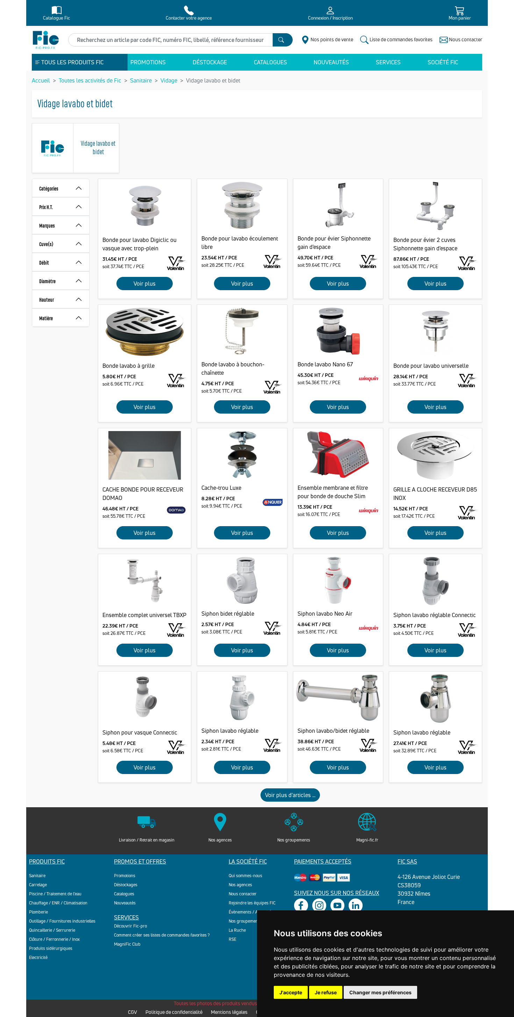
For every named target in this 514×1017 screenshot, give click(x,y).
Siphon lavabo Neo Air (325, 613)
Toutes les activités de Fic (90, 80)
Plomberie (38, 912)
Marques (47, 225)
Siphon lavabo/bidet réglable (333, 731)
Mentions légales (229, 1012)
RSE (232, 939)
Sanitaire (141, 80)
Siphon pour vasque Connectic (139, 732)
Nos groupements (245, 921)
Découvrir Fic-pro (130, 926)
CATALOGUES (270, 62)
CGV (132, 1012)
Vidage (168, 80)
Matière (46, 318)
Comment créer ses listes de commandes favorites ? (162, 935)
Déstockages (125, 885)
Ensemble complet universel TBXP (144, 615)
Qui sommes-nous (245, 876)
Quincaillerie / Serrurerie (52, 930)
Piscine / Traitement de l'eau (55, 894)
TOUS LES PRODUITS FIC (71, 62)
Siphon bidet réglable (227, 613)
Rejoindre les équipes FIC (252, 903)
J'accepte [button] (290, 992)
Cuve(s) (46, 244)
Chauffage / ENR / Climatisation (58, 903)
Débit (44, 262)
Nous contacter (243, 894)
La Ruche (237, 930)
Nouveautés (125, 903)
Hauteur (46, 299)
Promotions (124, 876)
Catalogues (124, 894)
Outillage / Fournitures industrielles (62, 921)
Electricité (38, 957)
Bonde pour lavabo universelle (431, 366)
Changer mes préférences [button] (380, 992)
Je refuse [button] (326, 992)
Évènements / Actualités (251, 912)
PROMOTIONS (148, 62)
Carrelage (38, 885)
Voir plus (145, 283)
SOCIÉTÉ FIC (443, 62)
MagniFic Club (127, 944)
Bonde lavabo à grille (128, 366)
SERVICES (388, 62)
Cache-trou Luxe (221, 488)
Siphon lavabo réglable (229, 731)
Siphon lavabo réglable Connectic (434, 615)
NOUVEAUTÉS (331, 62)
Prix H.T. (46, 206)
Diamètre (47, 281)
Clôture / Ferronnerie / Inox (54, 939)
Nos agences (240, 885)
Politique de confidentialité (173, 1012)
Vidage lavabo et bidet (98, 146)
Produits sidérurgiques (50, 948)
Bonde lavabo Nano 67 (325, 364)
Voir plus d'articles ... (290, 795)
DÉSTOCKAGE (210, 62)
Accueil (41, 80)
